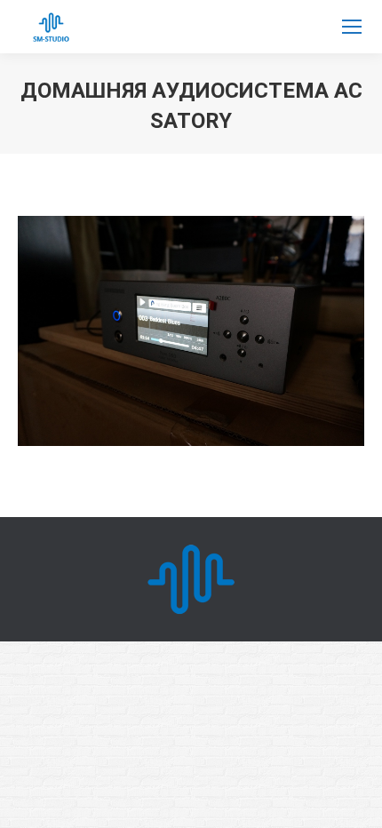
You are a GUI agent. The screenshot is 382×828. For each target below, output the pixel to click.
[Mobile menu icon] (351, 26)
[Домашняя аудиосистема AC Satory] (191, 331)
